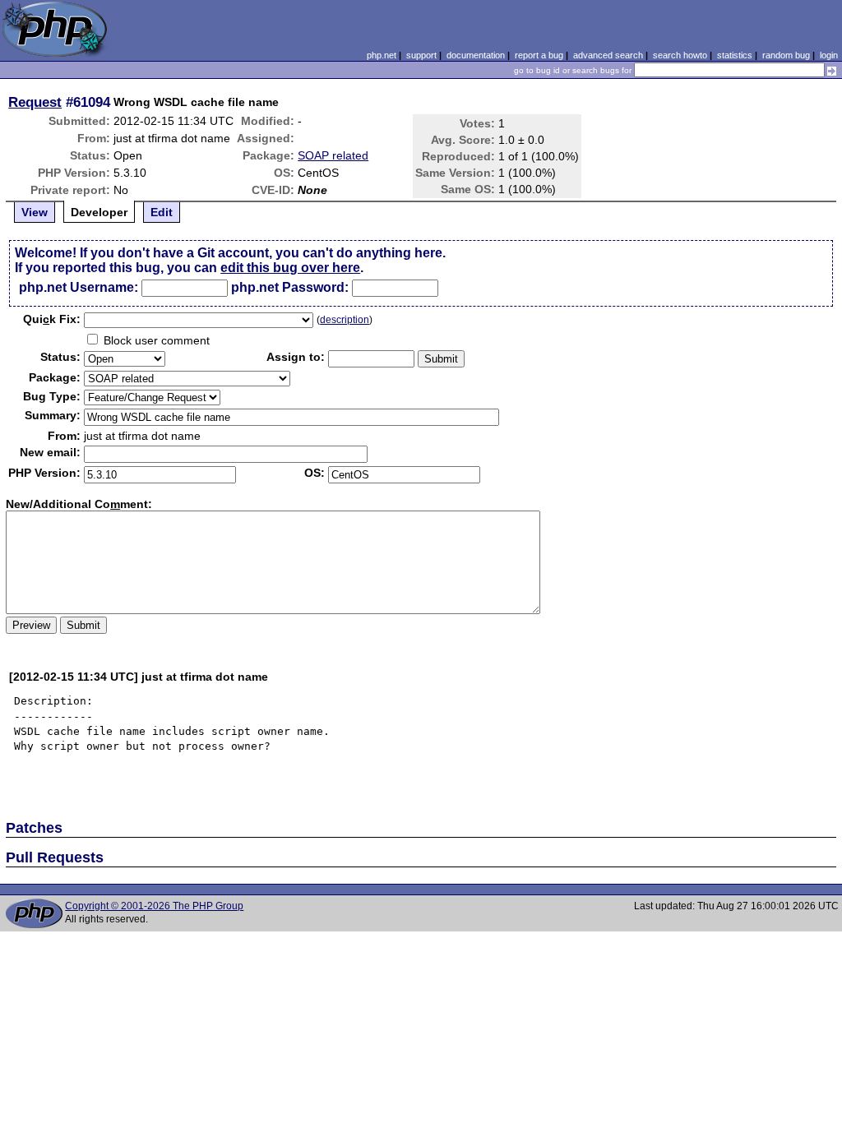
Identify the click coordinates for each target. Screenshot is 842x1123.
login (829, 55)
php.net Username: (78, 287)
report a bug (539, 55)
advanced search (608, 55)
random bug (786, 55)
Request (35, 102)
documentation (475, 55)
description (344, 320)
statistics (734, 55)
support (421, 55)
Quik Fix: (52, 319)
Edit (161, 212)
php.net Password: (290, 287)
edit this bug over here (290, 268)
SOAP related (333, 155)
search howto (680, 55)
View (34, 212)
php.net (381, 55)
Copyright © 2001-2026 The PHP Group (154, 906)
